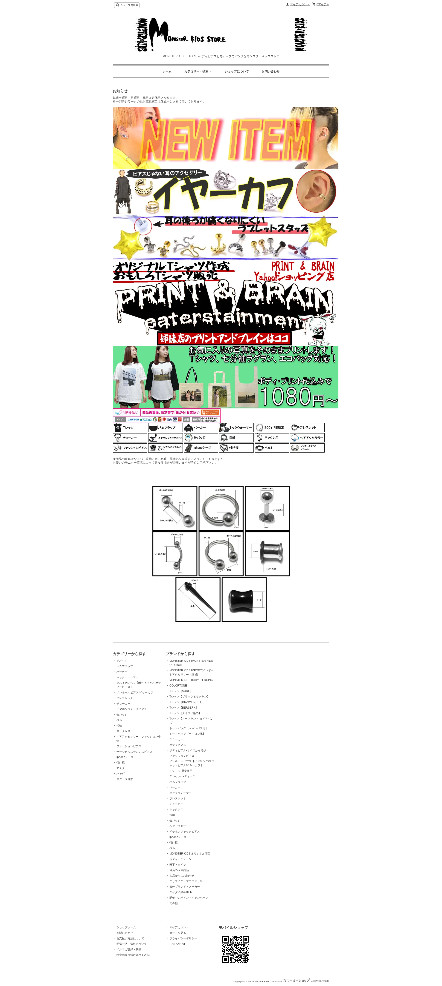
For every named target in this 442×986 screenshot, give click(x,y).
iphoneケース (125, 757)
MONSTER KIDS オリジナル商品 (189, 853)
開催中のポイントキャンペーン (188, 897)
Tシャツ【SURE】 (181, 691)
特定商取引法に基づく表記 (133, 955)
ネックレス (123, 731)
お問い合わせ (271, 71)
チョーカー (123, 703)
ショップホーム (126, 927)
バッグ (120, 773)
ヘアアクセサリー (180, 826)
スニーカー (176, 739)
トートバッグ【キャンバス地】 (188, 728)
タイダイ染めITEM (180, 892)
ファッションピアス (128, 746)
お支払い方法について (130, 938)
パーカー (122, 671)
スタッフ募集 (124, 779)
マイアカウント (300, 4)
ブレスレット (124, 698)
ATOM (181, 944)
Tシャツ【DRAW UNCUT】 (186, 702)
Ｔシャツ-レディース (182, 776)
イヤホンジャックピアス (131, 709)
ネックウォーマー (127, 677)
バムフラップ (124, 666)
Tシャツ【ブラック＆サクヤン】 (189, 696)
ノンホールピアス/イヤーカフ (134, 692)
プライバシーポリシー (183, 938)
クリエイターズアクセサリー (187, 881)
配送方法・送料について (131, 944)
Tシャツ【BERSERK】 (183, 707)
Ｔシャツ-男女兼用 (180, 770)
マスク (120, 768)
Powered (277, 981)
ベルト (120, 720)
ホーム (167, 71)
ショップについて (237, 71)
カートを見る (177, 933)
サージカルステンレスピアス (134, 751)
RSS (172, 944)
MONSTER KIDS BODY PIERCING (191, 680)
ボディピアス (177, 745)
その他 (173, 903)
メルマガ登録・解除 (128, 949)
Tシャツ (121, 660)
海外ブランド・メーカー (184, 886)
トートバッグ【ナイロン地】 (187, 733)
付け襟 (120, 762)
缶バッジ (122, 714)
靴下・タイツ (177, 864)
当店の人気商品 (179, 870)
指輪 (119, 725)
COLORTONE (178, 685)
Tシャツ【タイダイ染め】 (185, 713)
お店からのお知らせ (181, 875)
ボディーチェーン (180, 859)
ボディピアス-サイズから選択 (187, 750)
